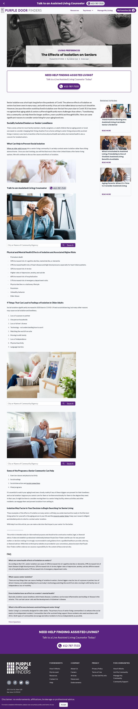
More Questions (15, 622)
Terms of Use (97, 672)
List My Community (120, 672)
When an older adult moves (17, 148)
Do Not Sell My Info (99, 675)
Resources (75, 10)
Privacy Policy (97, 669)
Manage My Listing (105, 10)
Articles (74, 675)
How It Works (54, 669)
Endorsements (76, 682)
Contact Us (53, 679)
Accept (63, 705)
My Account (54, 672)
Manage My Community (117, 676)
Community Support (120, 682)
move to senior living (61, 516)
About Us (74, 669)
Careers (74, 672)
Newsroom (75, 679)
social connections (33, 483)
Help (51, 682)
